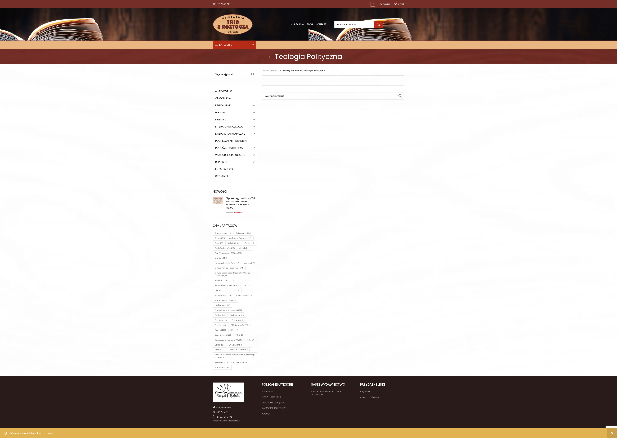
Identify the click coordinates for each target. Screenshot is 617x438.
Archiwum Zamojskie (240, 238)
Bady (219, 243)
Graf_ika (249, 263)
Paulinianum (237, 315)
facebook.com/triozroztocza (227, 420)
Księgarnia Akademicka (227, 285)
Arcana (220, 238)
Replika (220, 330)
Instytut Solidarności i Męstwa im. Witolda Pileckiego (232, 274)
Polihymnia (238, 320)
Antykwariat (243, 233)
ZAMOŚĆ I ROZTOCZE (274, 408)
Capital (249, 243)
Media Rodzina (244, 295)
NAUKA (266, 413)
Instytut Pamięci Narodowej (229, 268)
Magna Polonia (223, 295)
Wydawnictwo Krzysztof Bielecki (231, 362)
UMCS (219, 345)
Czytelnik (245, 248)
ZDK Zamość (222, 367)
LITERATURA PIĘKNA (273, 402)
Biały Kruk (234, 243)
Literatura (221, 290)
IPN (218, 280)
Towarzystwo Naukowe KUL (229, 340)
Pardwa (220, 315)
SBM (234, 330)
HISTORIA (267, 391)
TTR (250, 340)
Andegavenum (223, 233)
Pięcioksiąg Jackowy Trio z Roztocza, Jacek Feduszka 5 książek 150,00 (241, 203)
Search (378, 24)
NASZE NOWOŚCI (271, 397)
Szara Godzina (223, 335)
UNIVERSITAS (236, 345)
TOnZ (239, 335)
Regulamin (365, 391)
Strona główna (270, 70)
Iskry (230, 280)
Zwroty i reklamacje (370, 397)
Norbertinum (222, 305)
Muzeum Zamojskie (225, 300)
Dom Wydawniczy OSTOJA (228, 253)
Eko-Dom (221, 258)
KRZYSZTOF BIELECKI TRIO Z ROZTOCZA (327, 393)
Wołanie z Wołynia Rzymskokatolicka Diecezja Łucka (235, 356)
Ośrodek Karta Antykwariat (228, 310)
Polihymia (221, 320)
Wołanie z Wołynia (240, 349)
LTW (235, 290)
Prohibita (220, 325)
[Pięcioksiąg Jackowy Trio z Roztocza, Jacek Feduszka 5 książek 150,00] (218, 205)
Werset (220, 349)
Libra (247, 285)
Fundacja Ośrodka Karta (227, 263)
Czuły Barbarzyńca (225, 248)
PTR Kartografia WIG (241, 325)
